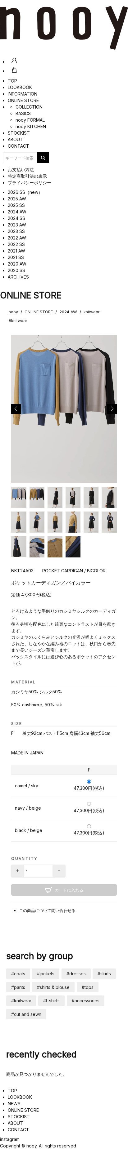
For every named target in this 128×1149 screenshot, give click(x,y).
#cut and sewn (26, 1014)
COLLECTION (29, 107)
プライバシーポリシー (29, 182)
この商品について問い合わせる (47, 910)
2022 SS (16, 244)
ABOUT (15, 139)
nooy (13, 312)
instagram (10, 1139)
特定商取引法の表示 (27, 176)
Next (112, 409)
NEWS (14, 1103)
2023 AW (17, 224)
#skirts (104, 973)
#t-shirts (51, 1000)
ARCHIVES (18, 276)
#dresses (76, 973)
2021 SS (16, 257)
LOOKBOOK (20, 87)
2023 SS (16, 231)
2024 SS (16, 218)
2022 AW (17, 237)
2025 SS (16, 205)
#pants (18, 987)
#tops (88, 987)
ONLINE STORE (23, 100)
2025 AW (17, 198)
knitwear (92, 312)
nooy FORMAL (30, 120)
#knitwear (18, 320)
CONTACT (18, 146)
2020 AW (17, 263)
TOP (12, 80)
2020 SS (16, 270)
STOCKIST (19, 133)
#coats (18, 973)
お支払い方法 (21, 169)
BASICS (23, 113)
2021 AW (16, 250)
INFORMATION (22, 93)
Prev (16, 409)
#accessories (85, 1000)
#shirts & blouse (53, 987)
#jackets (45, 973)
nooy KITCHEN (31, 126)
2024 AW (17, 211)
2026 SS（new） (25, 192)
